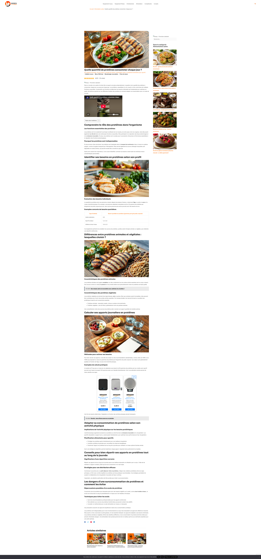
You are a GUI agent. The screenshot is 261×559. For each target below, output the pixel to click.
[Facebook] (85, 522)
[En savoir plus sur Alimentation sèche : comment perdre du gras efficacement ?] (137, 538)
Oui (158, 556)
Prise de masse (124, 74)
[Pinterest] (91, 522)
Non (162, 556)
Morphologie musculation (111, 74)
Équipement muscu (108, 3)
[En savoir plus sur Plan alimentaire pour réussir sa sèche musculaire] (96, 538)
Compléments (148, 3)
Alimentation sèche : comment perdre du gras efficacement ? (135, 546)
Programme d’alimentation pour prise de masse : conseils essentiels (116, 546)
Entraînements (130, 3)
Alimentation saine (121, 72)
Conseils (156, 3)
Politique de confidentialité (171, 556)
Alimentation (139, 3)
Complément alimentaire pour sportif (135, 72)
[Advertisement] (130, 20)
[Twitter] (88, 522)
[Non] (259, 557)
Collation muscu (89, 74)
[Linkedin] (94, 522)
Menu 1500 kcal (99, 74)
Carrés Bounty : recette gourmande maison (164, 109)
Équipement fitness (120, 3)
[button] (255, 4)
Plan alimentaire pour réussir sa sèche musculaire (94, 546)
